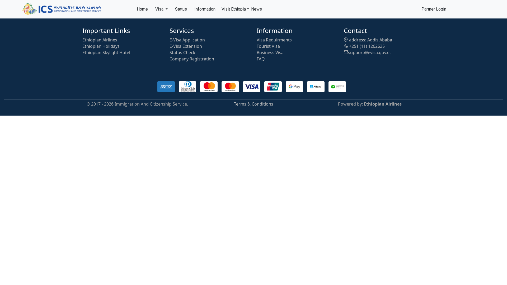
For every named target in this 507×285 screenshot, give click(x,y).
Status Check (182, 52)
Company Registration (192, 59)
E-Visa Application (187, 40)
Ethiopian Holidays (101, 46)
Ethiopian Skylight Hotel (106, 52)
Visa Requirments (274, 40)
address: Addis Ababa (370, 40)
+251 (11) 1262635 (366, 46)
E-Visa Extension (186, 46)
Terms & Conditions (253, 104)
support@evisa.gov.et (369, 52)
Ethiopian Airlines (99, 40)
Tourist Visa (268, 46)
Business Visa (270, 52)
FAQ (261, 59)
